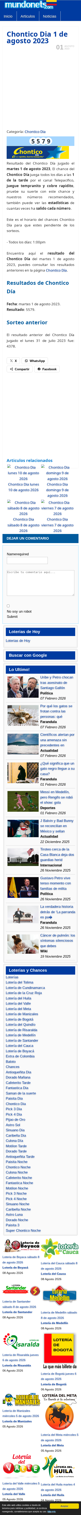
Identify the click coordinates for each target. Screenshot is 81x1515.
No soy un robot (19, 611)
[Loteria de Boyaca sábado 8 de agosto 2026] (21, 1251)
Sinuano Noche (17, 1204)
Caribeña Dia (16, 1135)
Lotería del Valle (18, 1003)
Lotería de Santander (22, 1040)
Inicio (8, 16)
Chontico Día (56, 270)
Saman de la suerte (21, 1093)
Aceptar (64, 1506)
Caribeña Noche (18, 1209)
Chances (13, 1067)
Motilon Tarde (16, 1146)
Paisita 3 (12, 1225)
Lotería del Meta (18, 1009)
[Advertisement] (40, 89)
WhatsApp (37, 361)
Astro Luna (14, 1215)
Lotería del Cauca (19, 1046)
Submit (12, 617)
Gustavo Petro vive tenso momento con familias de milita (55, 883)
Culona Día (14, 1141)
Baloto (11, 1062)
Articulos (28, 16)
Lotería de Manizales (22, 1014)
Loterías (12, 977)
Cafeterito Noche (19, 1178)
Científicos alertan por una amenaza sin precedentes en (57, 740)
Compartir (22, 369)
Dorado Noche (17, 1220)
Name (18, 554)
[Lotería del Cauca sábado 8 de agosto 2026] (60, 1258)
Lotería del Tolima (19, 982)
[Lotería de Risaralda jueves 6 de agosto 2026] (21, 1349)
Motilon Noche (17, 1188)
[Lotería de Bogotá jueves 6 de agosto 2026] (60, 1368)
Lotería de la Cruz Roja (24, 993)
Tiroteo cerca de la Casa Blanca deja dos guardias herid (57, 854)
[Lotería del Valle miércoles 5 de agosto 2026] (21, 1478)
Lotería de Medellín (21, 1035)
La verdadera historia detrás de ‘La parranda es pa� (57, 912)
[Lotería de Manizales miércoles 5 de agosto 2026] (21, 1405)
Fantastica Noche (19, 1183)
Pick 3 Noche (16, 1193)
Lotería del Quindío (20, 1025)
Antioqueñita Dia (18, 1072)
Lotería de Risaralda (21, 1030)
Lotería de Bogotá (19, 1019)
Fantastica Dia (17, 1088)
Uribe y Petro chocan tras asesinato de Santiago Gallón (56, 682)
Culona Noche (17, 1172)
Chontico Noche (18, 1167)
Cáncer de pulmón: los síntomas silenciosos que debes (57, 940)
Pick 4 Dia (14, 1114)
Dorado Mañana (18, 1077)
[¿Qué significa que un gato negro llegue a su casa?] (23, 782)
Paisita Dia (14, 1098)
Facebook (49, 369)
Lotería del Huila (18, 998)
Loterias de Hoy (18, 641)
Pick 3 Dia (14, 1109)
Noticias (49, 16)
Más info (52, 1511)
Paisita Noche (16, 1162)
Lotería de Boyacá (20, 1051)
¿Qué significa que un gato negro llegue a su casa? (57, 768)
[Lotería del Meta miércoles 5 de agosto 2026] (60, 1429)
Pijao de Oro (15, 1120)
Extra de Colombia (20, 1056)
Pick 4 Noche (16, 1199)
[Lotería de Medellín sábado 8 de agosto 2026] (60, 1307)
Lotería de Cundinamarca (25, 988)
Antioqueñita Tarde (20, 1157)
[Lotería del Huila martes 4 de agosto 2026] (60, 1479)
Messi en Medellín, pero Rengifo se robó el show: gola (56, 797)
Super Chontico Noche (23, 1230)
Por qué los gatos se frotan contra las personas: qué (56, 711)
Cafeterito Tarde (18, 1083)
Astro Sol (13, 1125)
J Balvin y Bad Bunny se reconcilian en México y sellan (57, 826)
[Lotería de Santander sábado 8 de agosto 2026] (21, 1296)
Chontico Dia (35, 131)
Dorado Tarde (16, 1151)
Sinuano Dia (15, 1130)
